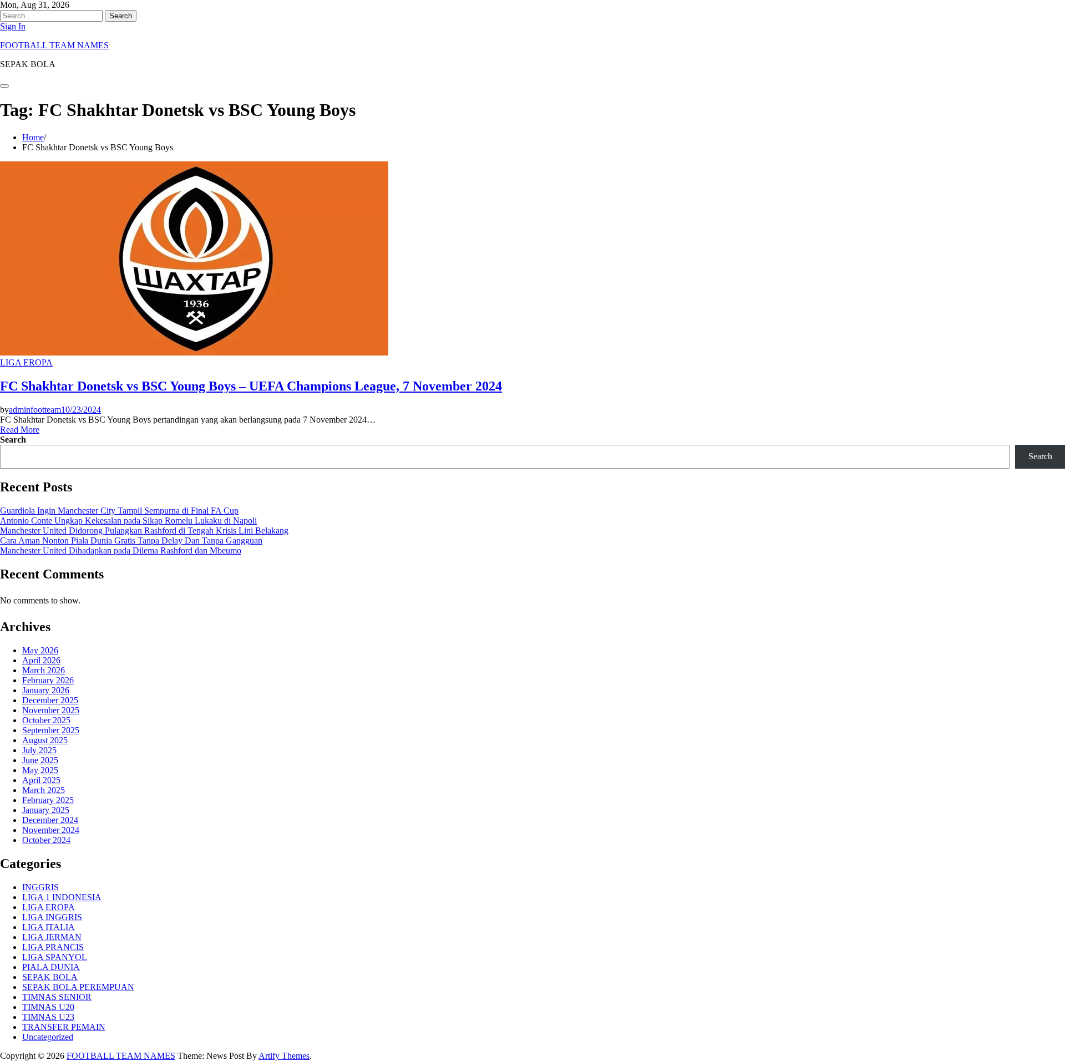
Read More (19, 429)
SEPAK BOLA (50, 977)
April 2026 (41, 660)
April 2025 (41, 780)
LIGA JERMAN (52, 937)
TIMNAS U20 (48, 1007)
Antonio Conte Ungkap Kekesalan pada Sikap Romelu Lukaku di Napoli (128, 520)
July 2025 (39, 750)
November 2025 (50, 710)
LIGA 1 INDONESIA (62, 897)
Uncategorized (47, 1037)
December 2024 (50, 820)
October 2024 (46, 840)
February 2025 (48, 800)
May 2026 (40, 650)
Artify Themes (284, 1055)
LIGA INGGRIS (52, 917)
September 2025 (50, 730)
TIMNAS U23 (48, 1017)
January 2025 (45, 810)
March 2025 (43, 790)
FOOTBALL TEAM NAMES (54, 45)
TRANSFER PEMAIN (63, 1027)
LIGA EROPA (26, 362)
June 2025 (40, 760)
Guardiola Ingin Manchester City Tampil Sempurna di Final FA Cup (119, 510)
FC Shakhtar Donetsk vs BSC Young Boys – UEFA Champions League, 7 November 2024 (251, 386)
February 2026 (48, 680)
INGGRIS (40, 887)
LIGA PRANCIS (53, 947)
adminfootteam (35, 409)
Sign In (13, 26)
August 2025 (45, 740)
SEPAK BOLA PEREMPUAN (78, 987)
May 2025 (40, 770)
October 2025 (46, 720)
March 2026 (43, 670)
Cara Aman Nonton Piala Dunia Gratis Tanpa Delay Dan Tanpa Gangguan (131, 540)
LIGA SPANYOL (54, 957)
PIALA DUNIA (51, 967)
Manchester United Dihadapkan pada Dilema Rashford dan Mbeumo (120, 550)
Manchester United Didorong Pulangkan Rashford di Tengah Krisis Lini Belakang (144, 530)
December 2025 (50, 700)
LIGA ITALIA (48, 927)
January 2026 (45, 690)
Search (13, 439)
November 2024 (50, 830)
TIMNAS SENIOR (57, 997)
